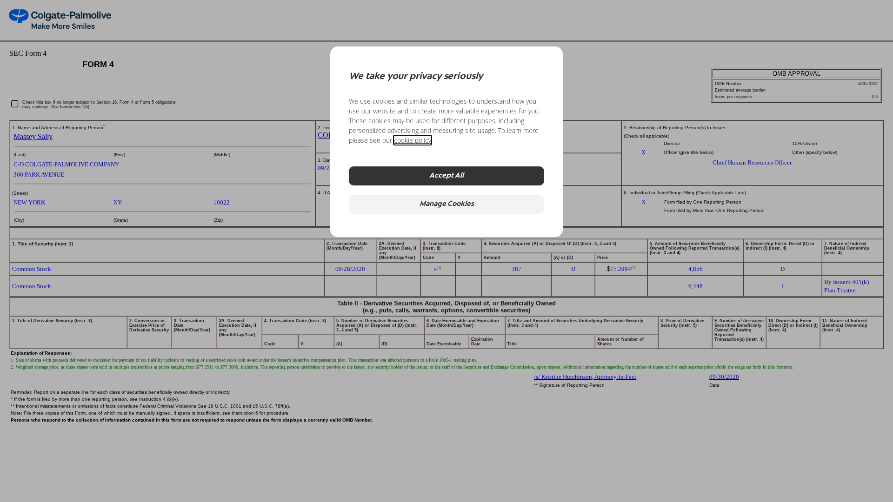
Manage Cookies (447, 204)
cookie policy (412, 140)
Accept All (446, 175)
